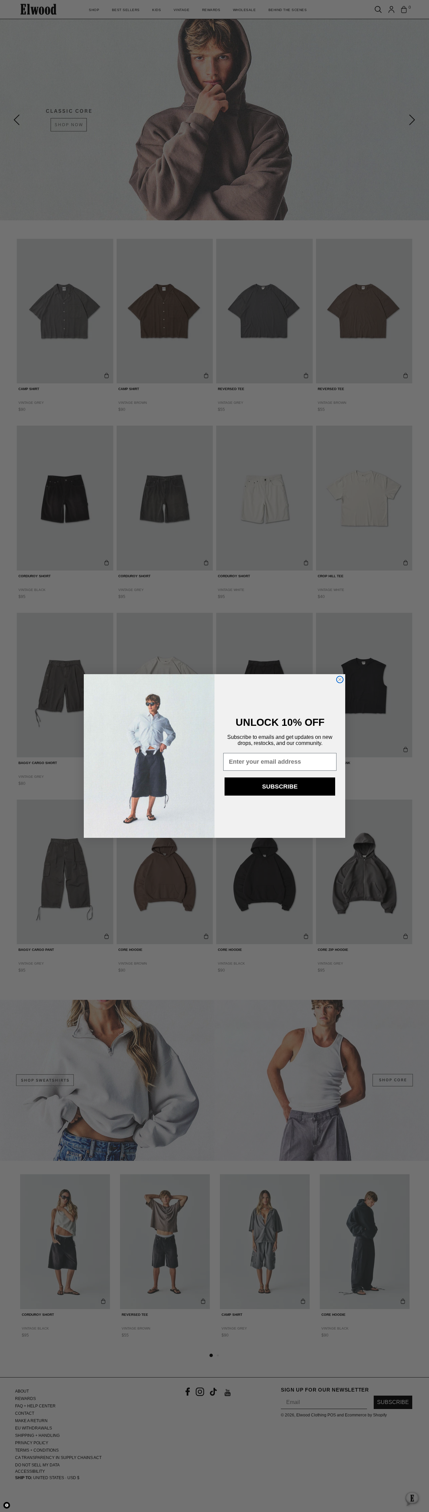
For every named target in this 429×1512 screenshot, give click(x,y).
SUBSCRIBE (280, 786)
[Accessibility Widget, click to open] (6, 1505)
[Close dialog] (339, 679)
